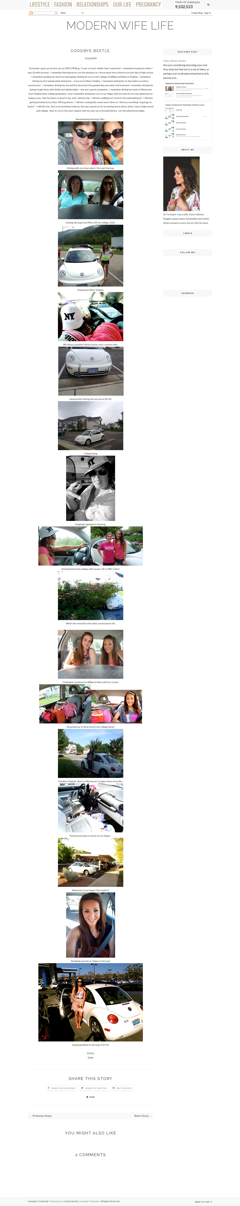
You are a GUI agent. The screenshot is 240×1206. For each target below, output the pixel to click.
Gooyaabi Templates (89, 1201)
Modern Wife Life (120, 25)
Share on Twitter (95, 1088)
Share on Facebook (63, 1088)
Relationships (92, 4)
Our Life (122, 4)
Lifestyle (40, 4)
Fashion (63, 4)
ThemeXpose (55, 1201)
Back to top (202, 1202)
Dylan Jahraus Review (174, 60)
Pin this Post (124, 1088)
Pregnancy (148, 4)
